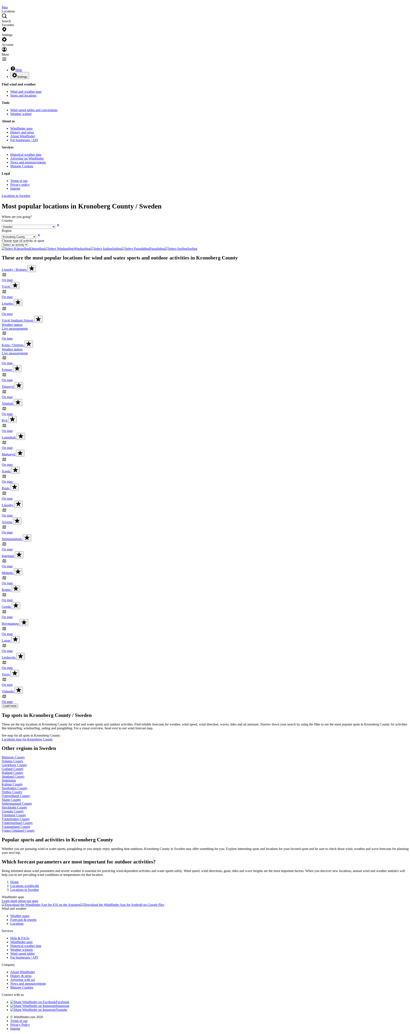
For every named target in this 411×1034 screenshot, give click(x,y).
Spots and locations (23, 95)
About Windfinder (22, 136)
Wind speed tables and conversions (33, 110)
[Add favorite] (31, 268)
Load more (9, 705)
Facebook (62, 1002)
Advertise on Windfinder (27, 158)
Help (18, 70)
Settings (22, 76)
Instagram (62, 1006)
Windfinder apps (21, 128)
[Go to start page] (2, 3)
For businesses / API (24, 140)
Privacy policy (20, 184)
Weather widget (20, 114)
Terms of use (19, 181)
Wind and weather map (26, 91)
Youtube (61, 1010)
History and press (22, 132)
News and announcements (28, 162)
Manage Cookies (21, 166)
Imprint (15, 188)
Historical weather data (25, 154)
